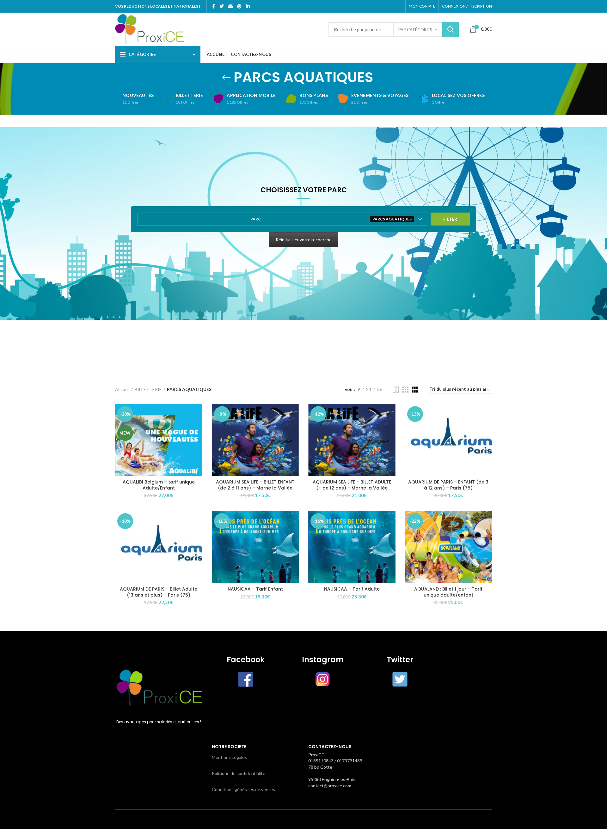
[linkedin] (248, 6)
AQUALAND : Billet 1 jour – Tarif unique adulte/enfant (448, 592)
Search (450, 29)
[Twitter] (221, 6)
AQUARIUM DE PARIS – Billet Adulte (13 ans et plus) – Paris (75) (158, 592)
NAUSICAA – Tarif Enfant (255, 589)
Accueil (122, 389)
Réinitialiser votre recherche (304, 239)
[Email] (230, 6)
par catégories (415, 29)
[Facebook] (213, 6)
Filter (450, 219)
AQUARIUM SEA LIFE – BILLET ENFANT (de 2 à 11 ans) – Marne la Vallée (255, 484)
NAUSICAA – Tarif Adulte (352, 589)
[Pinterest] (239, 6)
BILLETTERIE (148, 389)
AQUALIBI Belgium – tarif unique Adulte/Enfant (159, 484)
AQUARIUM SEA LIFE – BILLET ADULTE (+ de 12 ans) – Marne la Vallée (352, 484)
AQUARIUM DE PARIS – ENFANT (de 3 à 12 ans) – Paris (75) (448, 484)
